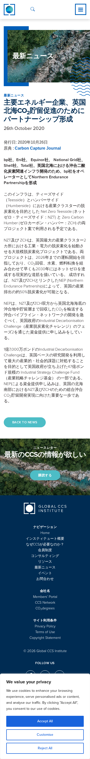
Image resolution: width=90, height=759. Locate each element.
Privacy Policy (45, 626)
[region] (45, 716)
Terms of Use (45, 632)
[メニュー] (80, 9)
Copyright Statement (45, 638)
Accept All (45, 721)
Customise (45, 735)
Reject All (45, 748)
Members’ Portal (45, 597)
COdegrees (45, 608)
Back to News (25, 422)
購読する (45, 475)
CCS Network (45, 602)
